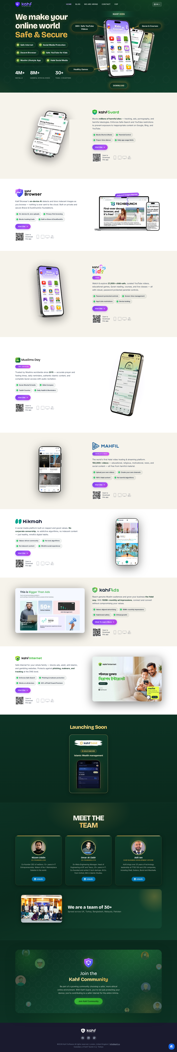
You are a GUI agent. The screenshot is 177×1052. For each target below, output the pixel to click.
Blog (77, 4)
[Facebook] (83, 1038)
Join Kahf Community (88, 1001)
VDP (116, 4)
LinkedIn (40, 879)
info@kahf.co (115, 1044)
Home (69, 4)
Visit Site (98, 147)
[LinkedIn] (88, 1038)
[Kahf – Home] (88, 1031)
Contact (106, 4)
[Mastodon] (94, 1038)
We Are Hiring (91, 4)
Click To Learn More (103, 622)
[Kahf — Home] (23, 4)
